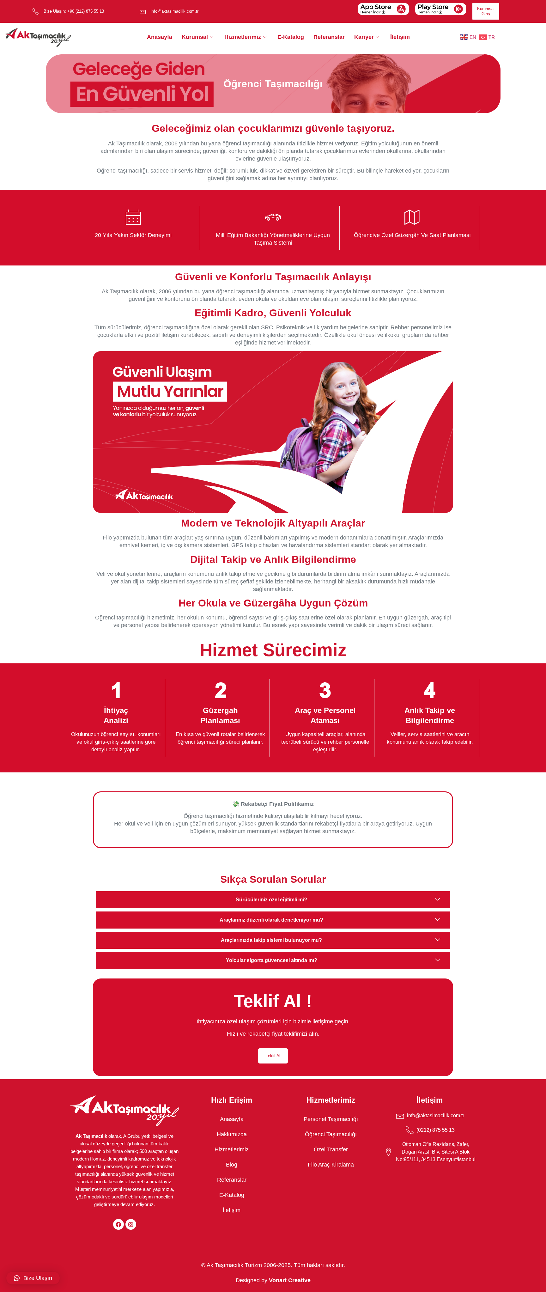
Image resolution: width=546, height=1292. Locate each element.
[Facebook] (118, 1224)
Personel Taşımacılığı (331, 1119)
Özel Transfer (331, 1149)
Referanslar (329, 37)
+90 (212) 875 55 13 (85, 11)
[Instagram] (130, 1224)
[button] (33, 1278)
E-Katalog (290, 37)
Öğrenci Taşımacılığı (331, 1134)
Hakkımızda (232, 1134)
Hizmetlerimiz (242, 37)
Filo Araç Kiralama (331, 1164)
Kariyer (364, 37)
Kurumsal (195, 37)
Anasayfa (159, 37)
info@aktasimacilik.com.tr (174, 11)
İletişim (400, 37)
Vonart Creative (290, 1280)
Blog (231, 1164)
